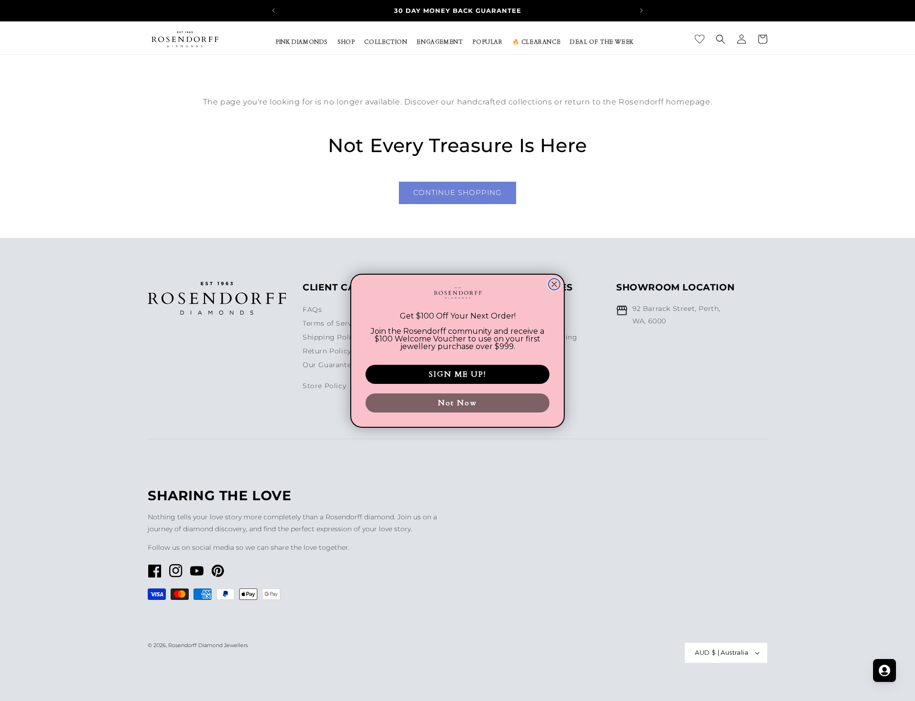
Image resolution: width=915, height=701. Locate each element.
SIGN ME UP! (457, 374)
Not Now (457, 403)
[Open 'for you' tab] (884, 670)
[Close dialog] (554, 284)
